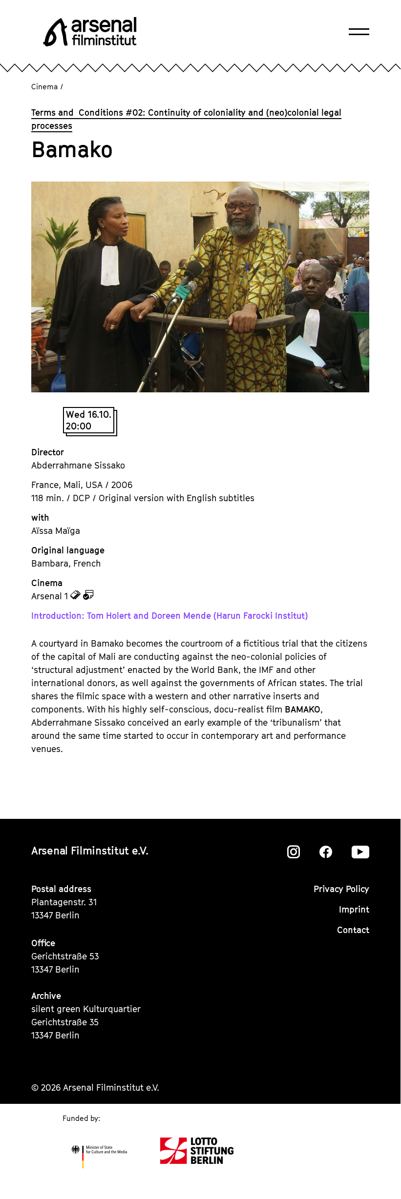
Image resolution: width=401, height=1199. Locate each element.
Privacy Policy (341, 889)
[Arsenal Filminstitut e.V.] (89, 31)
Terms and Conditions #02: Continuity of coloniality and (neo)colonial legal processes (186, 119)
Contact (353, 930)
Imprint (354, 909)
